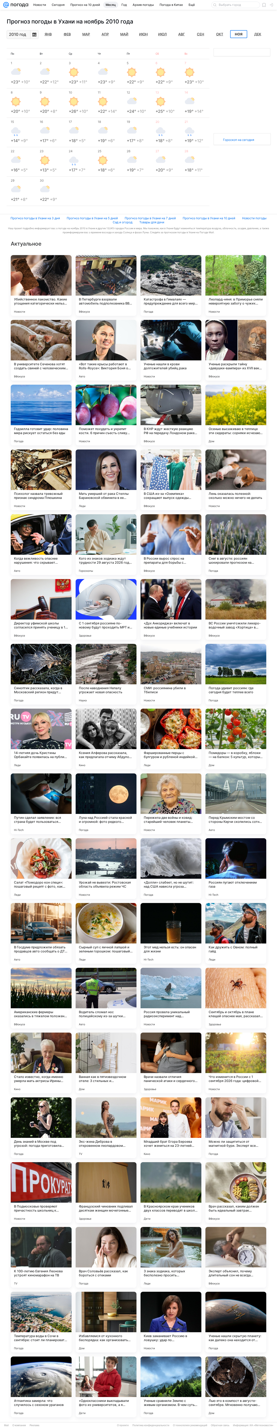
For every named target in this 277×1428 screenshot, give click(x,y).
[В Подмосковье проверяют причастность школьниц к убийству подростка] (41, 1192)
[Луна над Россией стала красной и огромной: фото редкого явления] (106, 803)
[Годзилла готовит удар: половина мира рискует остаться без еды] (41, 415)
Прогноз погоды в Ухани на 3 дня (35, 218)
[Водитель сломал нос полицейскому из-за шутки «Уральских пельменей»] (106, 998)
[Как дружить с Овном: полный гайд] (235, 933)
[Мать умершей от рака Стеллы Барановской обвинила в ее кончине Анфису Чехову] (106, 479)
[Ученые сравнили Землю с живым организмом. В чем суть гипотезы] (171, 1387)
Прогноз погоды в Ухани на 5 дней (92, 218)
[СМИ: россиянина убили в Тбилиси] (171, 674)
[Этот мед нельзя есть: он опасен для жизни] (171, 933)
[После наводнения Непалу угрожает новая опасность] (106, 674)
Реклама (34, 1425)
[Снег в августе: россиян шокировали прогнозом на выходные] (235, 544)
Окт (219, 34)
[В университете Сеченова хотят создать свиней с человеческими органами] (41, 350)
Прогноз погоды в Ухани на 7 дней (150, 218)
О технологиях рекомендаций (190, 1425)
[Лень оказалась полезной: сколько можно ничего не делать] (235, 479)
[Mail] (6, 5)
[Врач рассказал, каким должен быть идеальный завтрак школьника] (235, 1192)
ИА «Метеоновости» (261, 1425)
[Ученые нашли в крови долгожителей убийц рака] (171, 350)
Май (124, 34)
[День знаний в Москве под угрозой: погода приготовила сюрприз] (41, 1127)
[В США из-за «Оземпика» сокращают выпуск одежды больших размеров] (171, 479)
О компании (19, 1425)
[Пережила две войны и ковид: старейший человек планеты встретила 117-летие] (171, 803)
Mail (6, 1425)
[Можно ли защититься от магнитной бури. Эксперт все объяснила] (235, 1127)
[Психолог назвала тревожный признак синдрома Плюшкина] (41, 479)
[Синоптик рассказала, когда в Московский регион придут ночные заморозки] (41, 674)
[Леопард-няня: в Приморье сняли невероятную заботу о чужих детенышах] (235, 285)
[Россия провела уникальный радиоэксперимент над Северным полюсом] (171, 998)
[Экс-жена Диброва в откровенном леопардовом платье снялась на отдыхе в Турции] (106, 1127)
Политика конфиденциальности (150, 1425)
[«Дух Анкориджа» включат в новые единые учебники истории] (171, 609)
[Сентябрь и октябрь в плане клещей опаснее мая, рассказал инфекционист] (235, 998)
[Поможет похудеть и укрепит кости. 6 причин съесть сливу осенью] (106, 415)
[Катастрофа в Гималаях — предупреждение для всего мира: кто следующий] (171, 285)
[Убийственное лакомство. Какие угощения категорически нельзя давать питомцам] (41, 285)
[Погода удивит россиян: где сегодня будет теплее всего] (235, 674)
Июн (143, 34)
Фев (67, 34)
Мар (86, 34)
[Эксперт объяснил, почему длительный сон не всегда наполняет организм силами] (235, 1257)
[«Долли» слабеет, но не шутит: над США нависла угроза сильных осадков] (171, 868)
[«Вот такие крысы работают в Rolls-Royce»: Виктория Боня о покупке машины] (106, 350)
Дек (257, 34)
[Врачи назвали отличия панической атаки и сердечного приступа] (171, 1063)
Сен (200, 34)
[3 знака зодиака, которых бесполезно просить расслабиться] (171, 1257)
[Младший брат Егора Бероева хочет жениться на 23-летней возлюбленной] (171, 1127)
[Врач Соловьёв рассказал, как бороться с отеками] (106, 1257)
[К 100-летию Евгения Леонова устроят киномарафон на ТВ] (41, 1257)
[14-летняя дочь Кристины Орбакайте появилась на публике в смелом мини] (41, 739)
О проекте (123, 1425)
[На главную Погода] (18, 5)
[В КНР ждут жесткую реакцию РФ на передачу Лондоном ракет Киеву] (171, 415)
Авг (181, 34)
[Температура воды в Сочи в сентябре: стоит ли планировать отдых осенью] (41, 1322)
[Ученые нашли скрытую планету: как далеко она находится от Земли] (235, 1322)
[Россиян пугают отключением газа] (235, 868)
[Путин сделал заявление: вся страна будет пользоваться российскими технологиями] (41, 803)
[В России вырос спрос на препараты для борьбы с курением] (171, 544)
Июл (162, 34)
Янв (48, 34)
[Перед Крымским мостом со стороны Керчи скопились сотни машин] (235, 803)
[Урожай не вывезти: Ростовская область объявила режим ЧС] (106, 868)
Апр (105, 34)
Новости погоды (254, 218)
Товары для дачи (151, 222)
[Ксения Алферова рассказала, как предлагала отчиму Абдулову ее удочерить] (106, 739)
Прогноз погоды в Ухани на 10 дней (209, 218)
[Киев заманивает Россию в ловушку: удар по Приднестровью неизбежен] (171, 1322)
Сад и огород (122, 222)
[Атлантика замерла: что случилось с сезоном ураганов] (41, 1387)
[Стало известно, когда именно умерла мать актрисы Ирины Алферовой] (41, 1063)
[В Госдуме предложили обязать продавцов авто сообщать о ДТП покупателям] (41, 933)
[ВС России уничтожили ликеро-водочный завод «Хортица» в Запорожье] (235, 609)
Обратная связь (220, 1425)
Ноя (239, 34)
